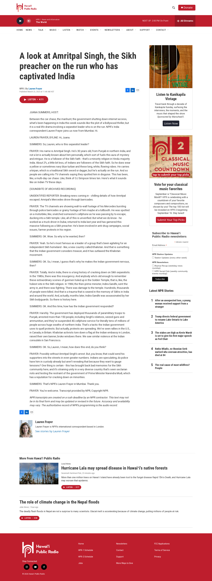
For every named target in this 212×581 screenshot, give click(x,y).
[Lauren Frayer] (25, 428)
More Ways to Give (124, 563)
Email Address (159, 245)
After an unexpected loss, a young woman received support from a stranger (173, 303)
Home (20, 30)
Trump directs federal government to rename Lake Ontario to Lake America (173, 319)
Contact (119, 550)
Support (120, 557)
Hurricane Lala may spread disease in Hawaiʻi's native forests (114, 468)
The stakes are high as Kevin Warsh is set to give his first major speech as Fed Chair (173, 335)
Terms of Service (162, 550)
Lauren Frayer (35, 88)
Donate (188, 7)
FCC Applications (162, 544)
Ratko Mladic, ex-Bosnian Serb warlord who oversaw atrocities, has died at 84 (173, 352)
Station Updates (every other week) (170, 258)
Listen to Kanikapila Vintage (170, 96)
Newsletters (121, 544)
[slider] (33, 20)
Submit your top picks (171, 220)
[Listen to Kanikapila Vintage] (170, 66)
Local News (66, 464)
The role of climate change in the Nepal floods (59, 502)
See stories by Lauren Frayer (52, 431)
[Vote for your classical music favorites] (170, 156)
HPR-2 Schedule (85, 557)
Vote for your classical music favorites (170, 186)
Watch (80, 30)
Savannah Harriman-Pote (71, 473)
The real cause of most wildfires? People (172, 366)
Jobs (80, 563)
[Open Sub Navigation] (34, 30)
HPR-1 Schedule (85, 550)
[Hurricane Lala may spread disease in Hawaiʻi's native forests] (38, 473)
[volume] (28, 21)
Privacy (157, 557)
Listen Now (171, 123)
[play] (20, 21)
